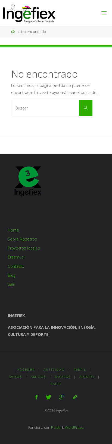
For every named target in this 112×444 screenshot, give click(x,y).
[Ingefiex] (29, 13)
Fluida (55, 427)
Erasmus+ (17, 257)
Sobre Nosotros (22, 239)
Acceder (26, 369)
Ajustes (87, 377)
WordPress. (74, 427)
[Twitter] (48, 397)
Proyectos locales (24, 248)
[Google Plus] (62, 397)
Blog (11, 275)
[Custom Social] (74, 397)
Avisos (15, 377)
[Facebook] (36, 397)
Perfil (80, 369)
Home (13, 230)
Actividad (54, 369)
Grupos (63, 377)
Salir (11, 284)
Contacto (16, 266)
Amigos (38, 377)
